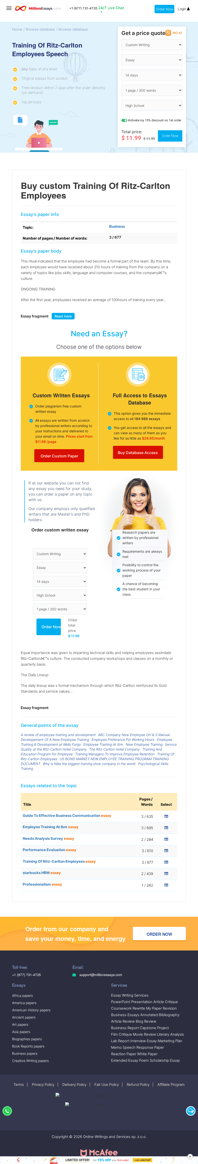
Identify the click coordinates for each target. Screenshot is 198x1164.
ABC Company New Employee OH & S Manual (134, 735)
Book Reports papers (28, 1046)
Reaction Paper (123, 1054)
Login (182, 9)
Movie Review (144, 1034)
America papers (24, 1003)
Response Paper (150, 1047)
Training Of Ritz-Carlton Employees (59, 861)
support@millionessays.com (100, 975)
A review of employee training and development (58, 735)
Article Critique (165, 1001)
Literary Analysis (170, 1034)
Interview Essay (143, 1041)
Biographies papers (27, 1039)
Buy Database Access (138, 452)
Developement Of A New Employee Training (55, 739)
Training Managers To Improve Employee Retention (115, 754)
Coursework (121, 1008)
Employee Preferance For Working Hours (123, 739)
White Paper (147, 1054)
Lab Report (120, 1041)
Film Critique (121, 1034)
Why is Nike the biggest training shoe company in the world (89, 764)
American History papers (31, 1010)
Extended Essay (124, 1060)
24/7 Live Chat (111, 8)
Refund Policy (138, 1084)
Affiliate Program (171, 1084)
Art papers (20, 1024)
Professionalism (42, 884)
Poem (144, 1060)
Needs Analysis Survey (48, 838)
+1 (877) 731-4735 (83, 8)
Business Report (125, 1028)
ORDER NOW (159, 934)
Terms (19, 1084)
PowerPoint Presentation (131, 1001)
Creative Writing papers (30, 1061)
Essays (19, 985)
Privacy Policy (43, 1084)
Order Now (164, 9)
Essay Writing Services (129, 995)
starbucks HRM (42, 872)
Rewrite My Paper (147, 1008)
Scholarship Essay (165, 1060)
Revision (170, 1008)
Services (119, 985)
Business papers (24, 1053)
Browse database (40, 29)
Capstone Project (154, 1028)
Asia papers (21, 1032)
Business (117, 226)
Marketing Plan (170, 1041)
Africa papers (22, 995)
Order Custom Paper (59, 456)
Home (17, 29)
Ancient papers (23, 1017)
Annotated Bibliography (159, 1014)
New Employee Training (144, 744)
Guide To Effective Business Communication (67, 815)
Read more (63, 316)
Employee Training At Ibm (103, 744)
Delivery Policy (74, 1084)
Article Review (123, 1021)
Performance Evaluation (49, 849)
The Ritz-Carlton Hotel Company (114, 749)
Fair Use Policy (106, 1084)
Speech (129, 1047)
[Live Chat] (191, 1111)
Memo (116, 1047)
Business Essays (125, 1014)
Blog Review (146, 1021)
